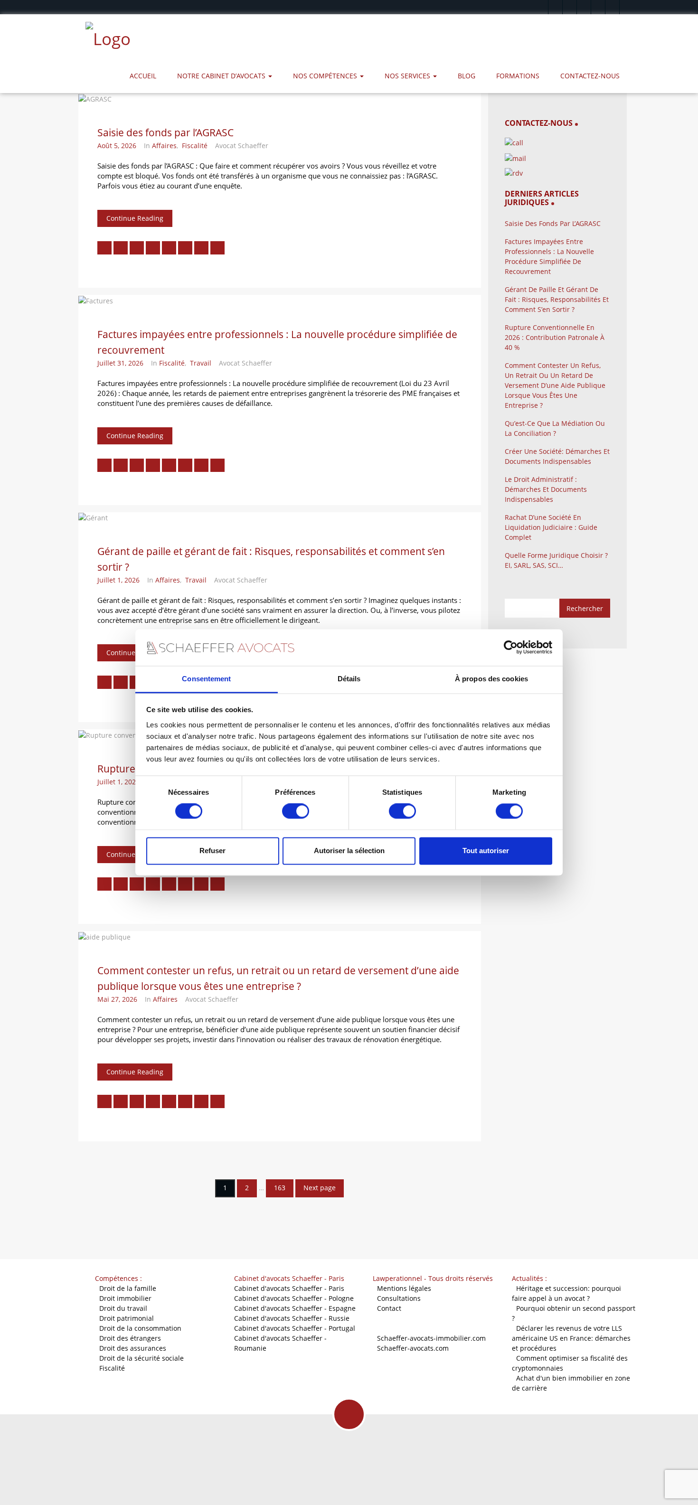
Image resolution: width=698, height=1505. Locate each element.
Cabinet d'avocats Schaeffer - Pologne (294, 1298)
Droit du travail (123, 1308)
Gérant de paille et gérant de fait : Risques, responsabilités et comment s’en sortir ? (557, 299)
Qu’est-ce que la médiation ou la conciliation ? (555, 428)
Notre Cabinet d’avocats (222, 75)
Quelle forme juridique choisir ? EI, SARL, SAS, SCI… (556, 560)
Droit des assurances (132, 1348)
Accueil (143, 75)
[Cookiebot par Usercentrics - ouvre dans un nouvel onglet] (510, 647)
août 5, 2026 (116, 145)
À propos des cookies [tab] (491, 679)
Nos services (408, 75)
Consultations (399, 1298)
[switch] (295, 811)
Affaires (164, 145)
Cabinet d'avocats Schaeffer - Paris (289, 1288)
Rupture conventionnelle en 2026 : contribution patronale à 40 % (554, 337)
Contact (389, 1308)
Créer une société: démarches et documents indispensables (557, 456)
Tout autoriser (485, 851)
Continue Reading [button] (134, 218)
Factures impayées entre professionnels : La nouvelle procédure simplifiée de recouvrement (549, 256)
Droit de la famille (127, 1288)
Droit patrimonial (126, 1318)
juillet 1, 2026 (118, 579)
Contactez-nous (590, 75)
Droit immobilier (125, 1298)
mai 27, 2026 (117, 999)
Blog (466, 75)
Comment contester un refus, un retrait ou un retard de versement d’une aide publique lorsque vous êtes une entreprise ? (555, 385)
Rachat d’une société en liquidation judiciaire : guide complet (551, 527)
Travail (200, 362)
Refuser (212, 851)
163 (279, 1187)
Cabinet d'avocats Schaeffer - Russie (291, 1318)
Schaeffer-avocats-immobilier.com (431, 1338)
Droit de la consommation (140, 1328)
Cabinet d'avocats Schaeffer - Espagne (295, 1308)
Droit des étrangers (130, 1338)
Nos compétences (326, 75)
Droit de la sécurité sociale (141, 1358)
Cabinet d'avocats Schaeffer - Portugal (294, 1328)
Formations (517, 75)
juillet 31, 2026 (120, 362)
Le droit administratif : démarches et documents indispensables (546, 489)
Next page (319, 1187)
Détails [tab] (349, 679)
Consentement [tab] (206, 679)
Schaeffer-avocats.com (413, 1348)
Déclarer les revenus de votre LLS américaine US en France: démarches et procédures (571, 1338)
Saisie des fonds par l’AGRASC (165, 132)
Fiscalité (195, 145)
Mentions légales (404, 1288)
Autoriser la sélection (349, 851)
